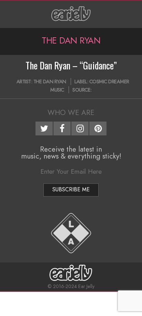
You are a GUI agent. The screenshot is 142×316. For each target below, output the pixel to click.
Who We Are (71, 112)
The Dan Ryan (49, 81)
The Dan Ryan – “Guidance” (71, 65)
